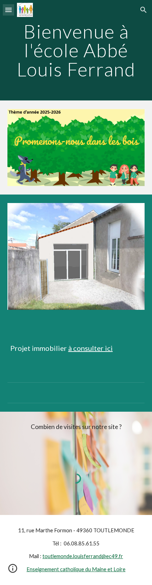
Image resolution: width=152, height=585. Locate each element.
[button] (8, 9)
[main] (76, 50)
